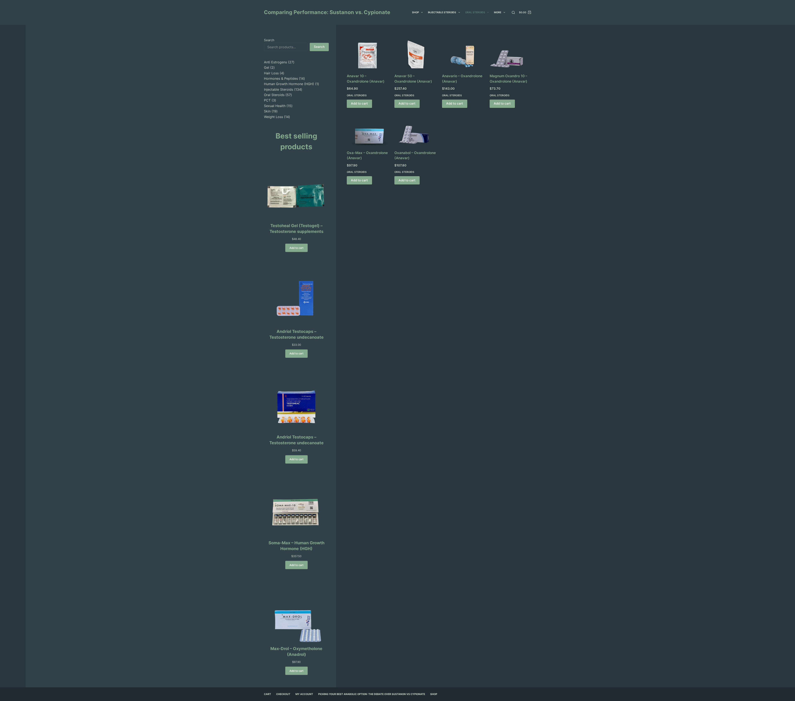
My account (304, 694)
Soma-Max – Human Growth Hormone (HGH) (296, 545)
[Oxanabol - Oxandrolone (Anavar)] (415, 129)
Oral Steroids (475, 12)
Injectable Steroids (442, 12)
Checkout (283, 694)
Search (269, 40)
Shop (415, 12)
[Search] (513, 12)
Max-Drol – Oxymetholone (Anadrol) (296, 651)
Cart (267, 694)
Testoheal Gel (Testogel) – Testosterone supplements (296, 228)
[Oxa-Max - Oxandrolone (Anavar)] (367, 129)
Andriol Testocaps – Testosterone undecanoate (296, 334)
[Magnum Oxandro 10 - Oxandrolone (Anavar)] (510, 52)
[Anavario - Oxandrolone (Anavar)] (462, 52)
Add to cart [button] (359, 103)
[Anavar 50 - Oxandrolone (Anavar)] (415, 52)
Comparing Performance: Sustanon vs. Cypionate (327, 12)
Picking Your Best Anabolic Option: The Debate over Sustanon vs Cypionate (371, 694)
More (497, 12)
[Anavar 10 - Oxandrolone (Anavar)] (367, 52)
